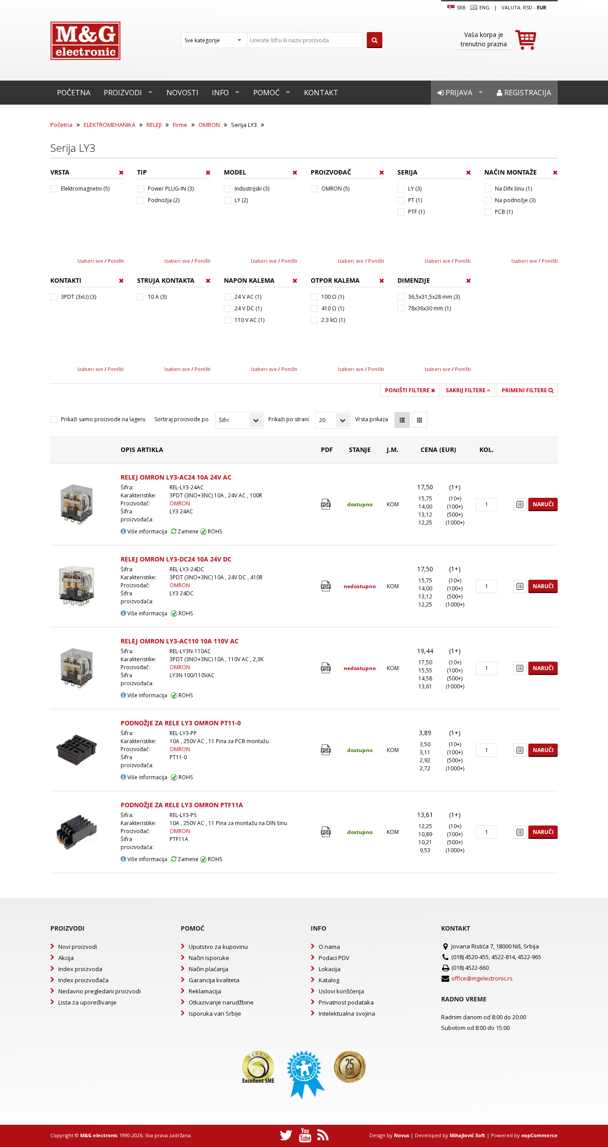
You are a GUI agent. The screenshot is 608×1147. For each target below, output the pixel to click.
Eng (484, 7)
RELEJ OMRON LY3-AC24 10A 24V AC (176, 477)
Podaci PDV (334, 958)
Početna (73, 93)
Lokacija (329, 969)
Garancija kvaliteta (214, 980)
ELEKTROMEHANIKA (109, 125)
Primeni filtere (525, 390)
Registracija (527, 93)
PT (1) (415, 200)
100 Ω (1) (332, 297)
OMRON (209, 125)
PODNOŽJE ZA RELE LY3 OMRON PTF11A (182, 805)
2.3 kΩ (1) (333, 320)
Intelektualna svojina (347, 1013)
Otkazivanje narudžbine (221, 1002)
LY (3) (415, 188)
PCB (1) (504, 212)
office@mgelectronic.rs (482, 978)
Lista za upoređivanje (87, 1002)
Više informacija (146, 531)
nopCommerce (539, 1135)
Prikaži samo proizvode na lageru (103, 419)
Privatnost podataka (346, 1002)
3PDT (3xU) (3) (78, 297)
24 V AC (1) (248, 297)
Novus (401, 1135)
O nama (329, 947)
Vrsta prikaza (371, 419)
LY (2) (241, 200)
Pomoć (266, 93)
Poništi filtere (408, 390)
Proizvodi (123, 93)
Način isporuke (209, 958)
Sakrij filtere (466, 390)
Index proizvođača (83, 980)
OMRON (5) (335, 188)
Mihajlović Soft (467, 1135)
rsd (527, 7)
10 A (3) (157, 297)
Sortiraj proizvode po (181, 419)
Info (220, 93)
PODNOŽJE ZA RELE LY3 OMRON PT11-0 (181, 723)
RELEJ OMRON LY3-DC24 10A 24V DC (176, 559)
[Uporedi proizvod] (520, 504)
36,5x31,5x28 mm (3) (434, 297)
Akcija (66, 958)
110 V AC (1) (249, 320)
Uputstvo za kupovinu (218, 947)
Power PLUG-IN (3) (171, 188)
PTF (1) (416, 212)
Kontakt (321, 93)
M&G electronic (99, 1135)
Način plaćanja (208, 969)
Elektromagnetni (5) (85, 188)
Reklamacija (205, 991)
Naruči (543, 504)
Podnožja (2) (163, 200)
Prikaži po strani (288, 419)
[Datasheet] (326, 504)
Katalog (329, 980)
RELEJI (154, 125)
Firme (180, 125)
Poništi (116, 260)
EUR (541, 7)
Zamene (187, 531)
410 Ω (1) (332, 308)
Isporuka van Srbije (215, 1013)
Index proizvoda (80, 969)
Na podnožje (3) (515, 200)
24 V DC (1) (248, 308)
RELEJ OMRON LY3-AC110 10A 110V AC (180, 641)
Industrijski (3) (252, 188)
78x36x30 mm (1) (429, 308)
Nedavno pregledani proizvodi (99, 991)
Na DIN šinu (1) (513, 188)
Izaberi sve (90, 260)
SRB (460, 7)
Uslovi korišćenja (341, 991)
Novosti (182, 93)
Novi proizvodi (77, 947)
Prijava (458, 93)
